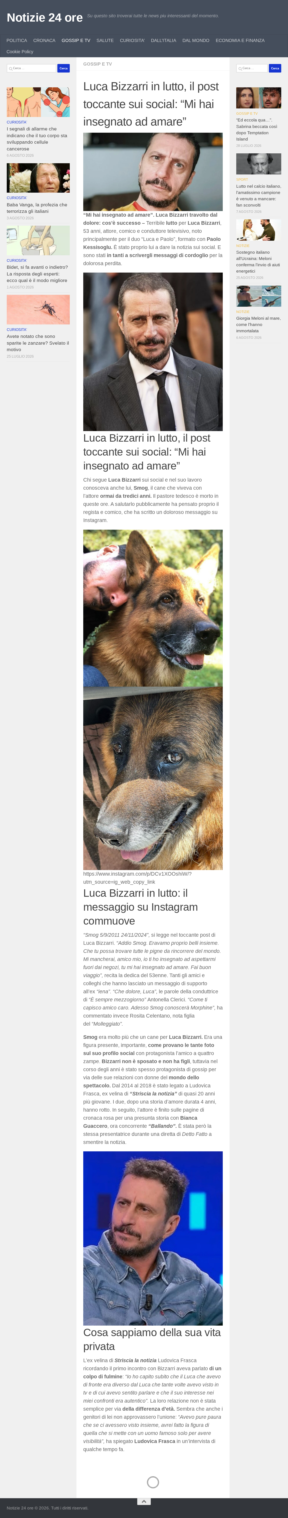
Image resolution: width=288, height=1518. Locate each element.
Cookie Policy (20, 51)
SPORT (242, 179)
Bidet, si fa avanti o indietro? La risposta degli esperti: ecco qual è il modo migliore (37, 273)
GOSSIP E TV (76, 40)
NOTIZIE (243, 246)
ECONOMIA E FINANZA (240, 40)
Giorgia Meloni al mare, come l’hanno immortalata (258, 324)
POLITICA (17, 40)
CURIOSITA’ (132, 40)
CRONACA (44, 40)
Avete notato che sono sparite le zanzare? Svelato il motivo (38, 343)
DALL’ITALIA (163, 40)
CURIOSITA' (17, 122)
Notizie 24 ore (45, 17)
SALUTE (105, 40)
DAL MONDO (195, 40)
